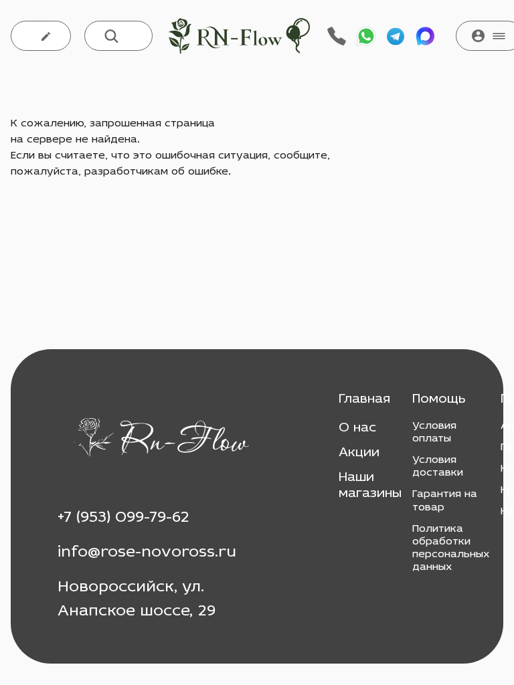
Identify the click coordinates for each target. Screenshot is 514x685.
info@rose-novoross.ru (147, 553)
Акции (359, 453)
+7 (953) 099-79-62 (123, 518)
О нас (357, 428)
